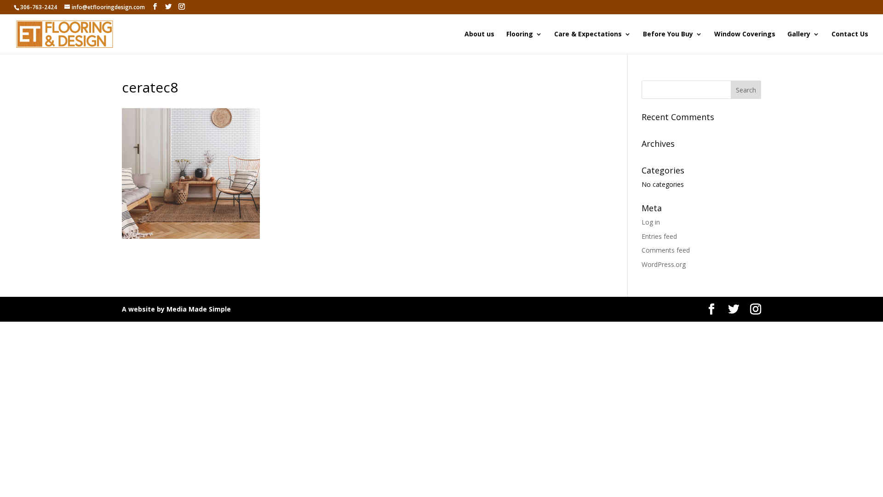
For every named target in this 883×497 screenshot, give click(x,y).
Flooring (519, 34)
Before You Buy (668, 34)
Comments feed (666, 250)
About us (479, 34)
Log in (651, 222)
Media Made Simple (198, 309)
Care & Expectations (588, 34)
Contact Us (849, 34)
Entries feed (659, 236)
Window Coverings (744, 34)
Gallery (798, 34)
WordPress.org (664, 264)
